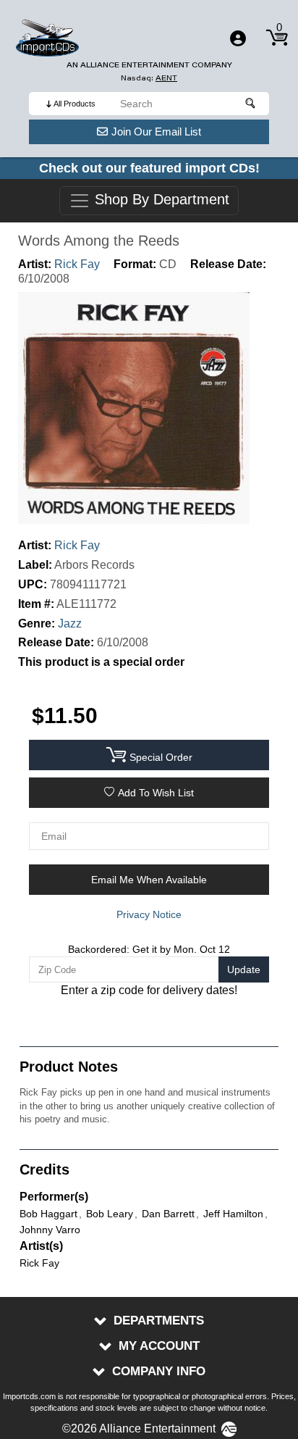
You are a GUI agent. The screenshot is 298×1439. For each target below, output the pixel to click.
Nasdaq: (149, 78)
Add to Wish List (156, 792)
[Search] (251, 103)
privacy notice (149, 914)
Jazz (70, 623)
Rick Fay (77, 264)
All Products (74, 103)
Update (243, 969)
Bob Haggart (48, 1213)
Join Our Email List (156, 131)
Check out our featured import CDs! (149, 168)
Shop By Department (159, 200)
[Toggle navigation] (238, 38)
